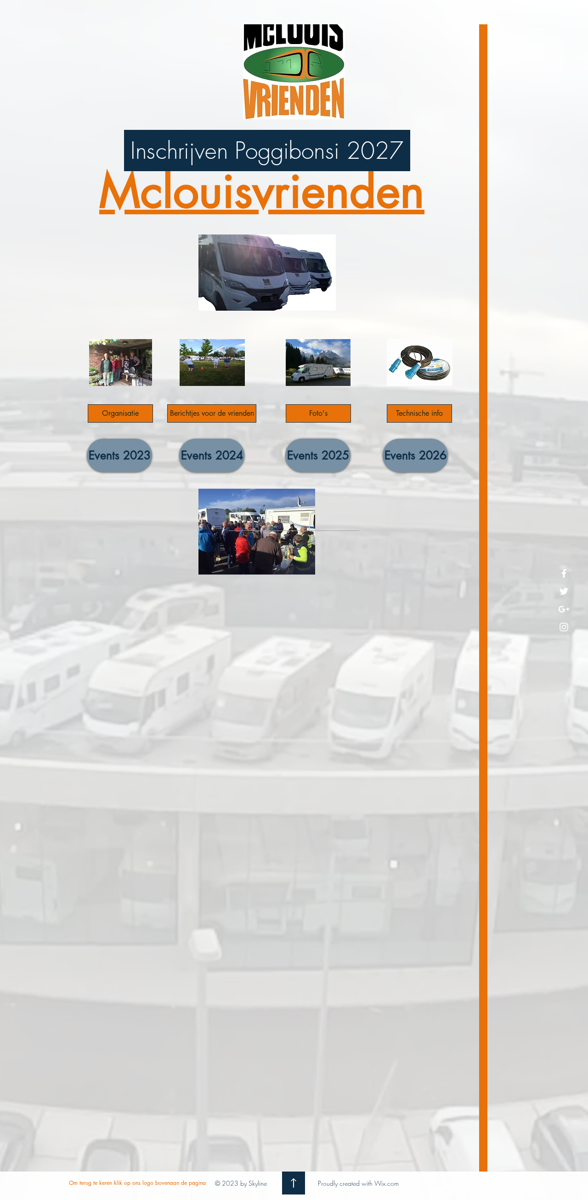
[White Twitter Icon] (564, 591)
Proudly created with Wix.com (358, 1183)
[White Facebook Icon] (564, 573)
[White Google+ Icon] (564, 609)
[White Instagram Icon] (564, 627)
